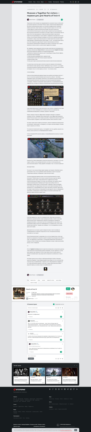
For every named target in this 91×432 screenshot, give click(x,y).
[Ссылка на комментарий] (62, 312)
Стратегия (42, 293)
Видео (42, 1)
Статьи (38, 1)
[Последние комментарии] (76, 2)
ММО (33, 400)
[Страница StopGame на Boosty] (50, 389)
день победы (58, 280)
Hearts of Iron (33, 280)
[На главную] (17, 2)
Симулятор (38, 293)
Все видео (15, 411)
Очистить (76, 297)
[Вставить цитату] (60, 358)
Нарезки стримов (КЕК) (62, 409)
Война (54, 293)
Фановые (17, 400)
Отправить (31, 358)
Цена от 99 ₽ (69, 293)
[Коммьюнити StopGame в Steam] (71, 389)
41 (27, 382)
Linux (36, 292)
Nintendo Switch (32, 398)
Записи (56, 409)
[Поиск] (71, 2)
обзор (39, 280)
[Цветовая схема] (73, 2)
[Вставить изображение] (58, 358)
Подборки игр (30, 406)
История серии (28, 411)
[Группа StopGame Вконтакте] (56, 389)
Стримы (50, 1)
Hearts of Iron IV (31, 289)
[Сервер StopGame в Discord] (77, 389)
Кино (20, 401)
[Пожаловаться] (48, 9)
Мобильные (37, 400)
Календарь (57, 398)
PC (16, 398)
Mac (33, 292)
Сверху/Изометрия (50, 294)
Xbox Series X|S (20, 398)
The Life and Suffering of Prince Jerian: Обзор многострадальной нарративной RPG (21, 380)
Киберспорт (24, 401)
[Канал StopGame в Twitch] (74, 389)
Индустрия (22, 400)
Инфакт (41, 411)
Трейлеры (15, 412)
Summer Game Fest (28, 400)
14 (59, 382)
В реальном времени (48, 293)
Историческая (34, 294)
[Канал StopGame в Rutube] (65, 389)
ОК (75, 430)
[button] (30, 316)
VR (13, 400)
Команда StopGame (26, 424)
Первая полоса (21, 406)
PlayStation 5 (26, 398)
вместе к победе (33, 282)
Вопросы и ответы (17, 424)
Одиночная (39, 294)
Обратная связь (16, 426)
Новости (30, 1)
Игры (34, 1)
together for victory (50, 280)
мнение (43, 280)
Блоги (46, 1)
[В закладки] (27, 377)
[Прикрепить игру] (56, 358)
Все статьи (15, 406)
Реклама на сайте (33, 424)
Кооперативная (44, 294)
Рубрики (19, 411)
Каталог (61, 398)
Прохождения (56, 1)
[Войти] (78, 2)
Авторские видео (35, 411)
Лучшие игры (51, 398)
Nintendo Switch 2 (39, 398)
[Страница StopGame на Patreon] (53, 389)
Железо (28, 401)
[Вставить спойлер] (62, 358)
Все (14, 398)
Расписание (51, 409)
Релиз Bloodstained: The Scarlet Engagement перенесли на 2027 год (69, 380)
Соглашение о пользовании (39, 426)
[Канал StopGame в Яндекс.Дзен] (59, 389)
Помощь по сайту (41, 424)
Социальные (15, 401)
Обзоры (26, 406)
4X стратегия (57, 293)
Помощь (62, 1)
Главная (28, 6)
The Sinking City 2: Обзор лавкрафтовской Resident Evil (53, 380)
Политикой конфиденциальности (66, 430)
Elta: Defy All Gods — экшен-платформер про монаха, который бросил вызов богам (37, 380)
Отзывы (71, 398)
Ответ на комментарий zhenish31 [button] (34, 346)
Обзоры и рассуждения (37, 6)
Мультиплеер (34, 293)
